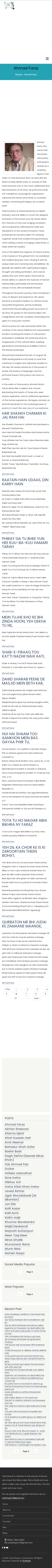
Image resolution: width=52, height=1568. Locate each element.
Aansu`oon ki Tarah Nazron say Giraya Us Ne (25, 1426)
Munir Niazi (12, 1249)
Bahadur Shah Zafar (20, 1147)
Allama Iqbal (14, 1133)
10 (16, 998)
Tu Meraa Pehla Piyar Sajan (18, 1442)
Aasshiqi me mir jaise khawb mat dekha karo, (24, 1371)
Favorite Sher (8, 1515)
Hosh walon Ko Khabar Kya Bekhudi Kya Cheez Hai (24, 1379)
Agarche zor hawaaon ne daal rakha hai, (25, 1328)
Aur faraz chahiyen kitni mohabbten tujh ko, (24, 1321)
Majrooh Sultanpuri (19, 1231)
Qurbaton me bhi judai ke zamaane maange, (24, 924)
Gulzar (9, 1169)
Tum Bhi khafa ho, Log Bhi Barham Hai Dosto (23, 1435)
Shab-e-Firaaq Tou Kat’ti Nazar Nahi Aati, (23, 654)
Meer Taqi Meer (16, 1235)
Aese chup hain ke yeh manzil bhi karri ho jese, (25, 1360)
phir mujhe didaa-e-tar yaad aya (21, 1397)
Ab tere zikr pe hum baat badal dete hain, (25, 1422)
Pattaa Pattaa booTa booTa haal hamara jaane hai (26, 1388)
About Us (6, 1509)
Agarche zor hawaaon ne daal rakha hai (24, 1375)
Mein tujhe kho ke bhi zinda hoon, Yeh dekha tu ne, (24, 621)
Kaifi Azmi (12, 1213)
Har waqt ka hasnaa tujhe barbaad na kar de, (25, 1407)
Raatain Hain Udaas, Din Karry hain (25, 482)
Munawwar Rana (17, 1244)
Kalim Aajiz (12, 1217)
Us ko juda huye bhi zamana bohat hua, (24, 1355)
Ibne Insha (13, 1178)
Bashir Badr (13, 1151)
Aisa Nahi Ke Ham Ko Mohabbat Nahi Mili (24, 1439)
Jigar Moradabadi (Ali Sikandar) (20, 1197)
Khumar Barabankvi (20, 1222)
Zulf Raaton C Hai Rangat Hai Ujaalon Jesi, (25, 1444)
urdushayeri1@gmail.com (13, 1497)
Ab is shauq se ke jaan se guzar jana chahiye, (23, 1340)
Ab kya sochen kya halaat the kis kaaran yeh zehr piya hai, (24, 1365)
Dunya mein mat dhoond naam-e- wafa (25, 1430)
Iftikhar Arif (13, 1182)
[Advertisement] (26, 37)
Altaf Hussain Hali (18, 1138)
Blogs (5, 1533)
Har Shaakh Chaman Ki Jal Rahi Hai (24, 415)
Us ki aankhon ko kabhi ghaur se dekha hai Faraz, (25, 1418)
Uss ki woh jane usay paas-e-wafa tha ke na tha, (25, 1332)
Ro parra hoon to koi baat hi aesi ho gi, (24, 1383)
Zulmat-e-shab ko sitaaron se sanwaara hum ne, (25, 1401)
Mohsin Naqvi (14, 1253)
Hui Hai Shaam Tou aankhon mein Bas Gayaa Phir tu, (20, 738)
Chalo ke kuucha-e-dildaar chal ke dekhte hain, (25, 1351)
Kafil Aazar (12, 1208)
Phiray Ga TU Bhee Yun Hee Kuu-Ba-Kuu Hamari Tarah (25, 542)
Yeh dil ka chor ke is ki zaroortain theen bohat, (23, 851)
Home (18, 74)
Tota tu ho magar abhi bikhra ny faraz (24, 822)
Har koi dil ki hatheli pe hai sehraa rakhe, (24, 1325)
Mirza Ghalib (14, 1240)
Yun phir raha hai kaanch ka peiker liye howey (23, 1413)
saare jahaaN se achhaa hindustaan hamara (23, 1393)
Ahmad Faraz (8, 474)
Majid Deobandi (16, 1226)
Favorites (7, 1521)
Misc (5, 1527)
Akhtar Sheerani (17, 1129)
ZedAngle (26, 1560)
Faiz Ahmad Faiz (16, 1164)
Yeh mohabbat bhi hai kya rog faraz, (23, 1336)
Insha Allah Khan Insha (22, 1187)
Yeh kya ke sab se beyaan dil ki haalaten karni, (25, 1346)
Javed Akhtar (15, 1191)
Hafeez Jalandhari (18, 1173)
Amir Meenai (14, 1142)
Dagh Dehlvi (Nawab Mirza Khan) (24, 1158)
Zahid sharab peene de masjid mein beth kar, (23, 681)
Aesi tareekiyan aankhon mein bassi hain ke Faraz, (25, 1315)
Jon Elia (10, 1204)
